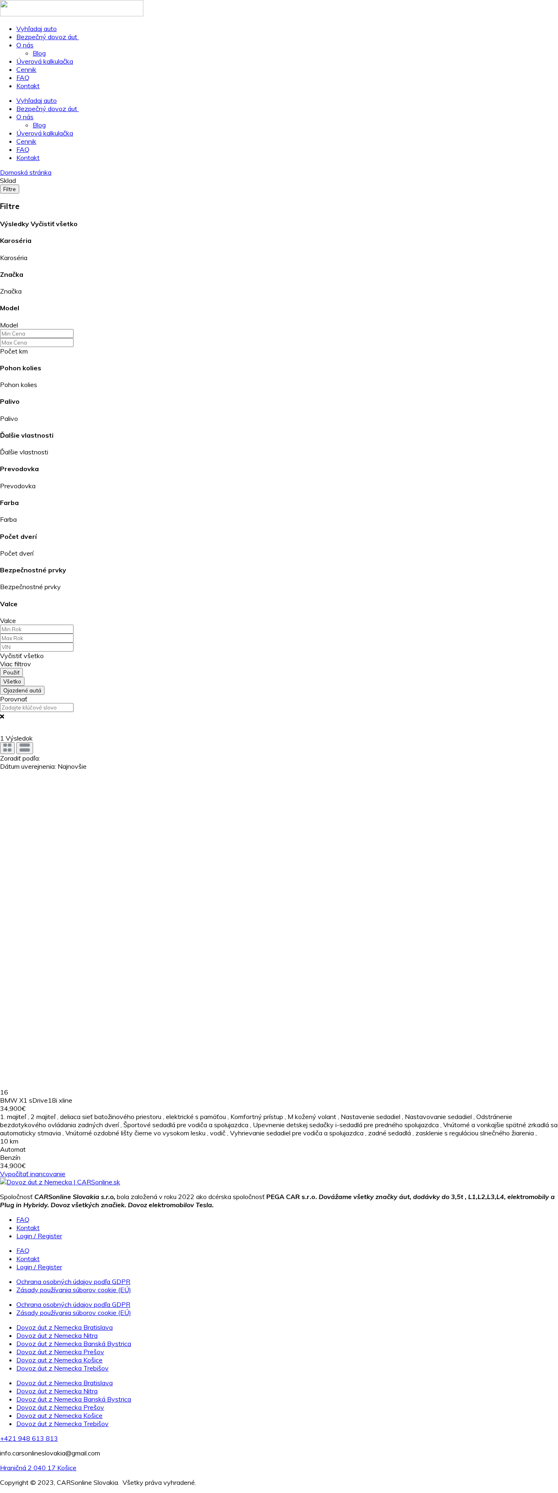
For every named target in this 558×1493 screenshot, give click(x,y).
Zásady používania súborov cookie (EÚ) (73, 1290)
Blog (39, 53)
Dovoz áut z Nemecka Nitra (57, 1335)
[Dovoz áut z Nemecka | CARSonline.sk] (60, 1182)
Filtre (9, 189)
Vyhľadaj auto (36, 28)
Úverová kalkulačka (44, 61)
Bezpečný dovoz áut (47, 37)
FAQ (22, 77)
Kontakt (28, 86)
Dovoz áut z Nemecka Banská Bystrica (73, 1343)
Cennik (26, 69)
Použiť (11, 672)
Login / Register (39, 1236)
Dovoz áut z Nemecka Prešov (60, 1352)
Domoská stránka (25, 172)
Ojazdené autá (22, 690)
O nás (24, 45)
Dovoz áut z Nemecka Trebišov (62, 1368)
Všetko (12, 681)
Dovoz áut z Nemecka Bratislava (64, 1327)
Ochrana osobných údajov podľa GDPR (73, 1281)
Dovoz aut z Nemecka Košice (59, 1360)
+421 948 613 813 (29, 1438)
